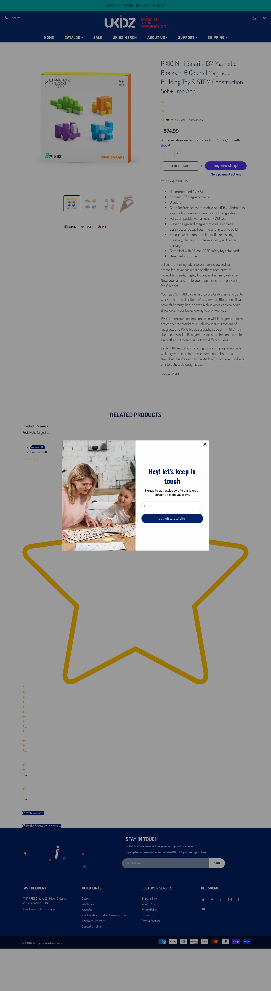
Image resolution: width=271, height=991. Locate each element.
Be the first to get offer (172, 518)
